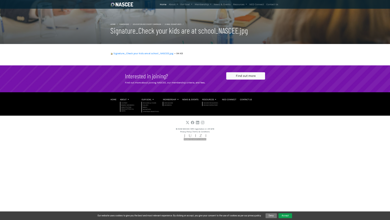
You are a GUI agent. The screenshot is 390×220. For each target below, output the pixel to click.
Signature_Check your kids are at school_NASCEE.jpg (143, 53)
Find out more (246, 76)
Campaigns (124, 24)
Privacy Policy (185, 132)
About (172, 4)
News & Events (222, 4)
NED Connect (256, 4)
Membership (202, 4)
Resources (239, 4)
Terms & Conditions (201, 132)
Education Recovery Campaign (147, 24)
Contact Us (272, 4)
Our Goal (185, 4)
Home (163, 4)
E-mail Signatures (173, 24)
